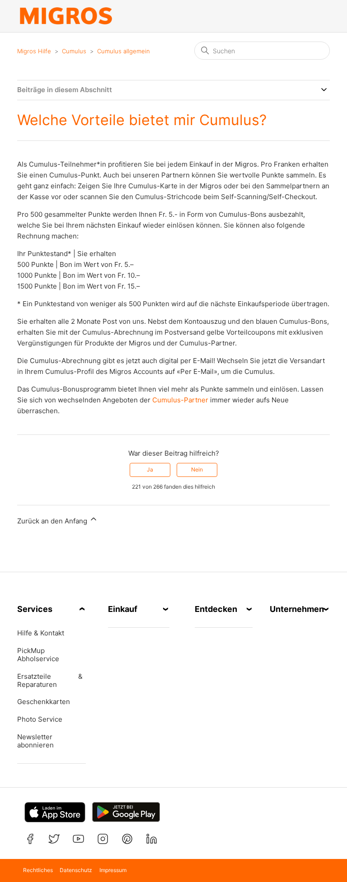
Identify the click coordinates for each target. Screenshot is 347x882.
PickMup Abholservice (38, 655)
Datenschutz (76, 870)
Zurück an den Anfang (53, 521)
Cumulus (74, 51)
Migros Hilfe (34, 51)
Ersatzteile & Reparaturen (49, 680)
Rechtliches (38, 870)
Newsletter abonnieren (35, 741)
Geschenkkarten (43, 702)
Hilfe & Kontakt (40, 633)
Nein (197, 469)
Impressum (113, 870)
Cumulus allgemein (123, 51)
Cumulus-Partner (179, 400)
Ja (150, 469)
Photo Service (39, 719)
